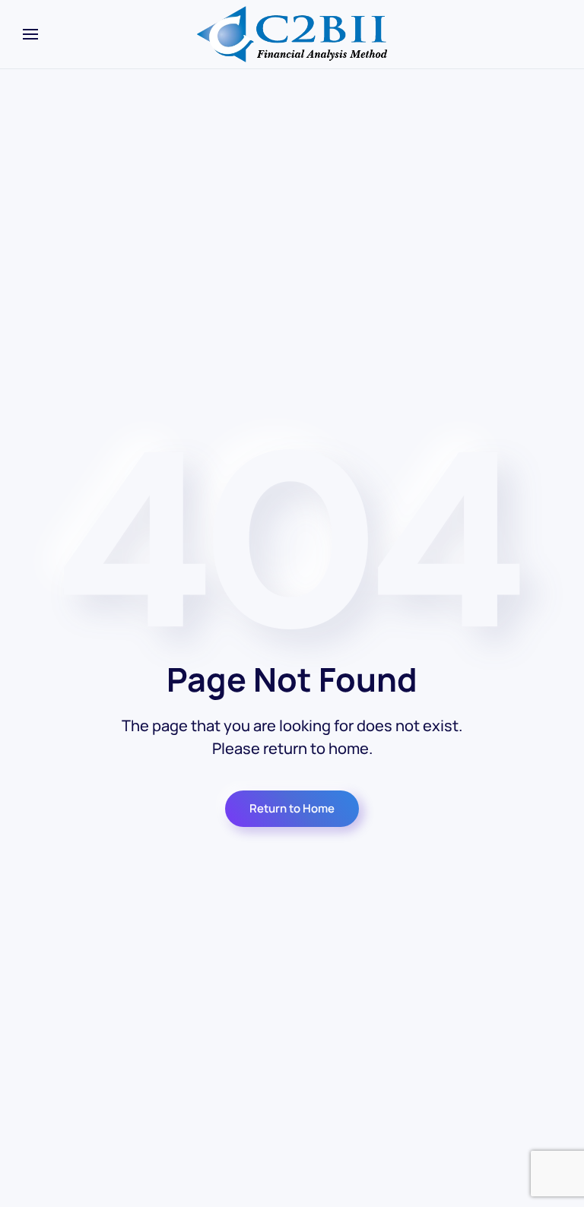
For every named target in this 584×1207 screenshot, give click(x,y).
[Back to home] (292, 34)
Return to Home (292, 808)
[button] (30, 34)
